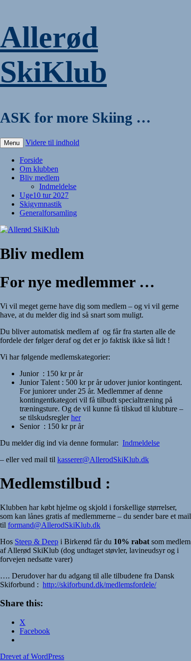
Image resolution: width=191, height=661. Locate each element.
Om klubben (39, 169)
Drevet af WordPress (32, 656)
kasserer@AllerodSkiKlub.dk (103, 459)
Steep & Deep (36, 541)
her (76, 417)
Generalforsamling (48, 213)
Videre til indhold (52, 142)
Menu (12, 143)
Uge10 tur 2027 (44, 195)
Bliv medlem (39, 177)
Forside (31, 160)
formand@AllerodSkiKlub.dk (54, 525)
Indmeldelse (57, 186)
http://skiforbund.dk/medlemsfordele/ (99, 584)
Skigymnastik (41, 204)
